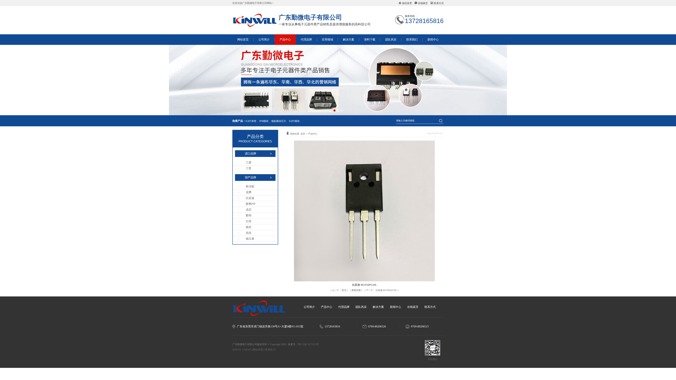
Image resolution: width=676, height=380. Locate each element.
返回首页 (407, 3)
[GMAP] (246, 349)
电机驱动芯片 (278, 121)
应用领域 (327, 39)
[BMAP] (236, 349)
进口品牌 (250, 153)
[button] (334, 110)
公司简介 (264, 39)
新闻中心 (433, 39)
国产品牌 (250, 177)
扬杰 (248, 227)
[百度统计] (270, 349)
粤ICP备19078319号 (308, 344)
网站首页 (243, 39)
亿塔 (248, 221)
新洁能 (250, 186)
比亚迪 (250, 198)
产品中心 (285, 39)
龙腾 (248, 192)
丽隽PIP (250, 203)
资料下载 (369, 39)
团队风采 (390, 39)
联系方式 (439, 3)
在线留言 (423, 3)
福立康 (250, 238)
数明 (248, 215)
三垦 (248, 168)
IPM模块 (263, 121)
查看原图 (356, 290)
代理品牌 (306, 39)
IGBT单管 (251, 121)
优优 (248, 232)
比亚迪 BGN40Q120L (382, 290)
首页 (303, 133)
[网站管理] (258, 349)
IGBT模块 (294, 121)
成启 (248, 209)
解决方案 (348, 39)
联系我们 (412, 39)
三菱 (248, 162)
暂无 (339, 290)
